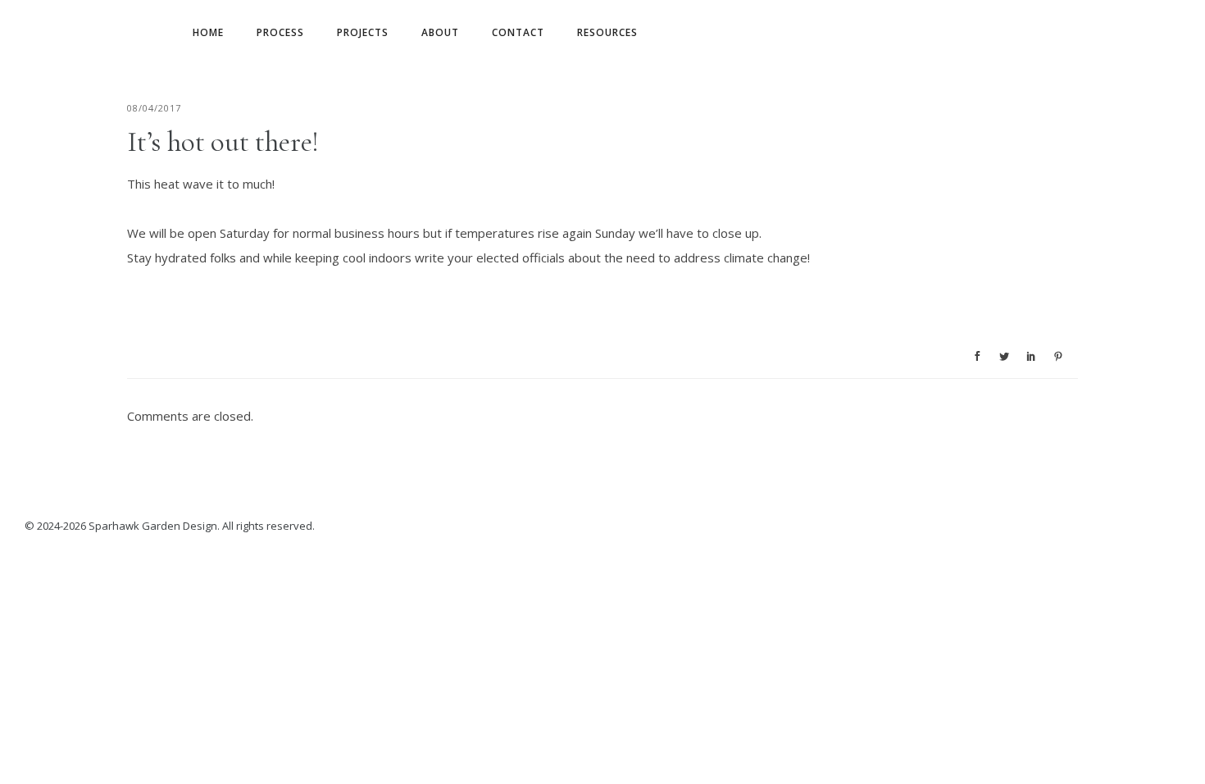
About (440, 32)
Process (280, 32)
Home (208, 32)
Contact (518, 32)
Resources (607, 32)
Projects (363, 32)
